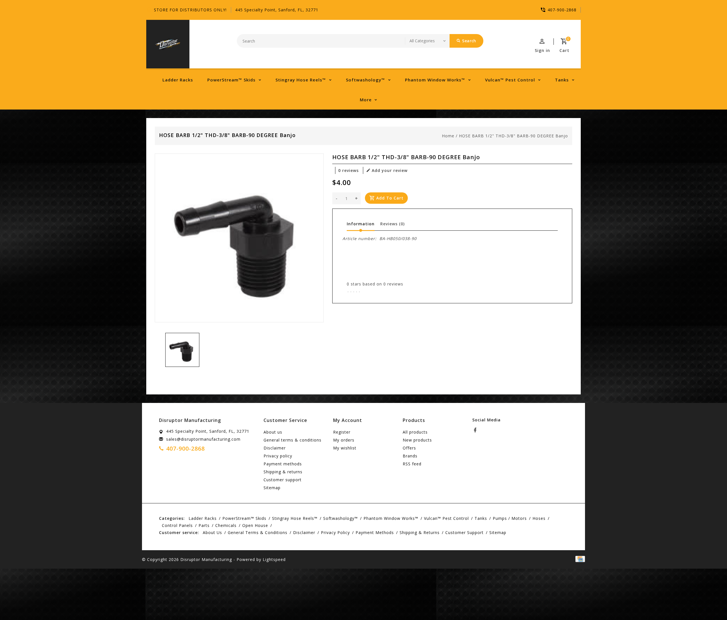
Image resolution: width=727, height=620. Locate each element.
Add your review (390, 170)
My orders (343, 440)
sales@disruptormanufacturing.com (203, 439)
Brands (410, 456)
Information (361, 223)
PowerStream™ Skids (231, 80)
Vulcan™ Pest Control (510, 80)
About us (273, 432)
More (366, 99)
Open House (255, 525)
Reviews (392, 223)
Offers (409, 448)
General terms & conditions (292, 440)
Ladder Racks (177, 80)
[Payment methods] (579, 559)
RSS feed (412, 463)
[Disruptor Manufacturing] (168, 44)
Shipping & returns (283, 471)
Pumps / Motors (510, 518)
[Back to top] (710, 603)
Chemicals (226, 525)
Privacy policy (278, 456)
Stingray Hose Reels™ (300, 80)
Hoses (539, 518)
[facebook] (476, 430)
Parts (204, 525)
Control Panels (177, 525)
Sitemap (272, 487)
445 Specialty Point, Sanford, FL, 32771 (276, 9)
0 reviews (348, 170)
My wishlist (344, 448)
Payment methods (283, 463)
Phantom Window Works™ (435, 80)
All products (415, 432)
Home (448, 135)
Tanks (562, 80)
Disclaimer (275, 448)
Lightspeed (274, 559)
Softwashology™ (365, 80)
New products (417, 440)
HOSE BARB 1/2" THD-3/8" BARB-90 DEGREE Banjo (513, 135)
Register (341, 432)
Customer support (283, 479)
